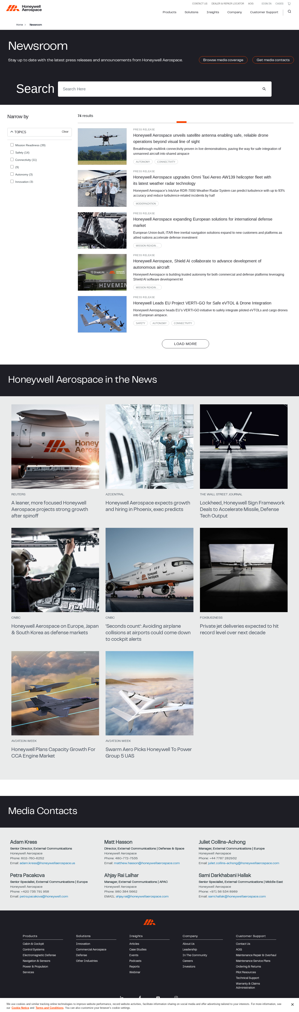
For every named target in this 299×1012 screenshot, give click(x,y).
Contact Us (243, 944)
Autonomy (143, 161)
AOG (250, 4)
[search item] (102, 146)
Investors (189, 967)
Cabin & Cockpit (33, 944)
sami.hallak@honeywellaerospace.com (237, 896)
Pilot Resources (246, 972)
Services (28, 972)
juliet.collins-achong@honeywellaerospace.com (243, 863)
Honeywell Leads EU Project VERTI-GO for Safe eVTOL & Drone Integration (202, 303)
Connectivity (166, 161)
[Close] (292, 1004)
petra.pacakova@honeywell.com (44, 896)
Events (133, 955)
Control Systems (33, 950)
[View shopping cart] (289, 3)
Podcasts (135, 961)
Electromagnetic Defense (39, 955)
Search (288, 13)
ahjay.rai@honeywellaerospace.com (142, 896)
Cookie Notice (20, 1007)
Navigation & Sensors (36, 961)
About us (188, 944)
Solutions (191, 12)
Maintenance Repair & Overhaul (256, 955)
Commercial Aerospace (91, 950)
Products (169, 12)
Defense (81, 955)
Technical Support (247, 978)
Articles (134, 944)
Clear (65, 132)
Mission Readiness (148, 245)
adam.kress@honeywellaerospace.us (47, 863)
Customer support (264, 12)
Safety (140, 323)
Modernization (146, 203)
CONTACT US (199, 4)
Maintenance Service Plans (253, 961)
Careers (188, 961)
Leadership (190, 950)
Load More (185, 344)
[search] (264, 89)
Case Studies (137, 950)
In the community (195, 955)
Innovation (83, 944)
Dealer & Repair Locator (228, 4)
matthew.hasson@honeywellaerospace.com (147, 863)
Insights (213, 12)
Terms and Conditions (49, 1007)
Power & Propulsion (35, 967)
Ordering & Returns (248, 967)
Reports (134, 967)
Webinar (134, 972)
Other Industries (87, 961)
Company (234, 12)
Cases (279, 4)
